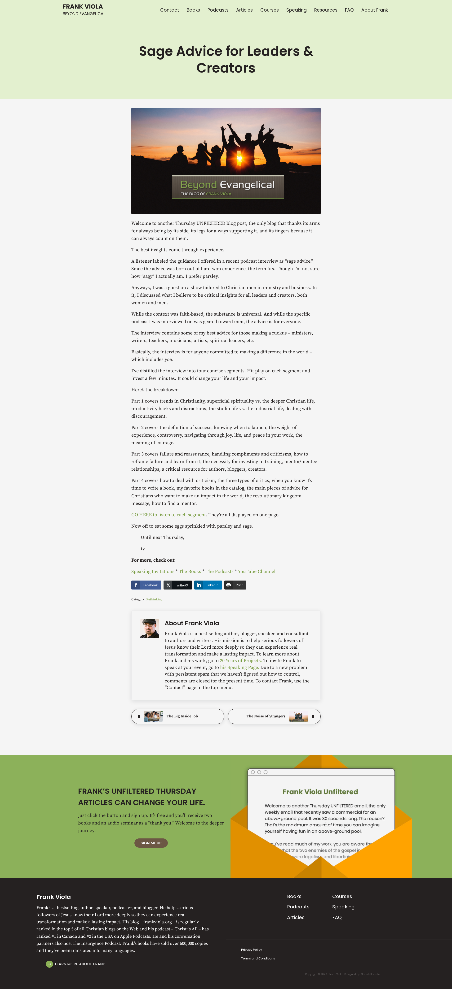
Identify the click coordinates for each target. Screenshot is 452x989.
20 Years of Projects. (241, 661)
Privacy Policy (251, 949)
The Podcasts (220, 572)
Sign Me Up (151, 843)
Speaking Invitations (152, 572)
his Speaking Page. (240, 668)
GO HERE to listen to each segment (168, 515)
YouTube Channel (256, 572)
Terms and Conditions (258, 958)
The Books (190, 572)
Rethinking (154, 599)
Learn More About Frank (80, 964)
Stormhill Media (370, 974)
